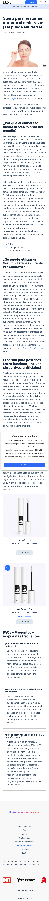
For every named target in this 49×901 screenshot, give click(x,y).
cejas (19, 32)
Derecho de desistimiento (24, 842)
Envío (24, 853)
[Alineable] (26, 890)
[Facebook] (15, 890)
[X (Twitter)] (19, 890)
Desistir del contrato (24, 846)
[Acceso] (45, 2)
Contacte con (24, 838)
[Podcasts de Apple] (30, 890)
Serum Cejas (16, 543)
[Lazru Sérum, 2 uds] (24, 584)
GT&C (24, 823)
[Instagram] (23, 890)
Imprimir (24, 834)
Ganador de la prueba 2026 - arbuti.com (24, 7)
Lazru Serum (24, 540)
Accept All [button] (24, 465)
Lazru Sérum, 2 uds (24, 609)
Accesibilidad (24, 849)
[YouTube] (33, 890)
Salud (23, 32)
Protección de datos (24, 826)
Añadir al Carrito (24, 553)
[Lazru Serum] (24, 515)
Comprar (31, 2)
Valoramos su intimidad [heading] (24, 436)
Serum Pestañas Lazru (33, 348)
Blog (24, 830)
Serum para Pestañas (29, 543)
